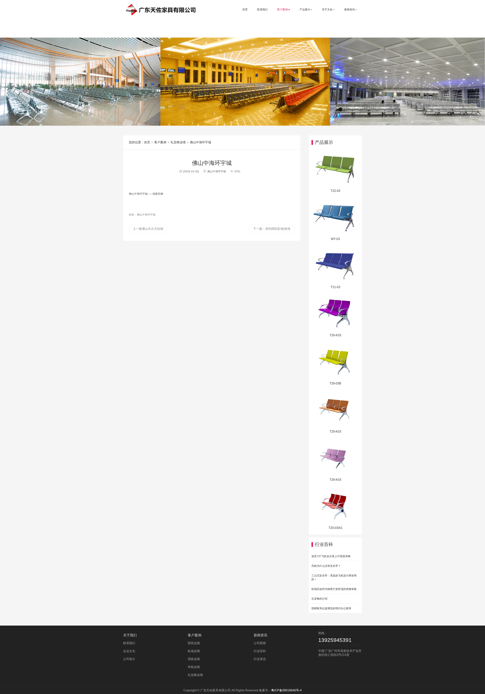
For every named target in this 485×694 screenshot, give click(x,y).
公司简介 (129, 659)
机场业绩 (194, 651)
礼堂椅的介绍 (319, 598)
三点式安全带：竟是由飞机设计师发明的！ (334, 577)
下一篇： (271, 230)
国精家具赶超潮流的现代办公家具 (331, 608)
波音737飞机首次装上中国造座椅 (330, 556)
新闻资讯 (349, 9)
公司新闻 (260, 643)
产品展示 (305, 9)
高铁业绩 (194, 659)
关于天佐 (327, 9)
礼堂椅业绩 (178, 142)
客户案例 (282, 9)
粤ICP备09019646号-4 (286, 690)
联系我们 (262, 9)
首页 (245, 9)
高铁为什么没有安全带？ (326, 565)
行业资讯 (260, 659)
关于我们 (130, 635)
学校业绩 (194, 667)
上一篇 (148, 228)
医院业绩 (194, 643)
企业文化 (129, 651)
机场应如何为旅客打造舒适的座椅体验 (334, 588)
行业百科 (260, 651)
